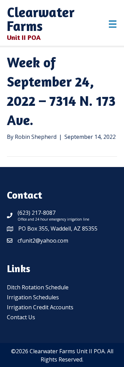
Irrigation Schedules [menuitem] (33, 297)
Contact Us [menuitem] (21, 317)
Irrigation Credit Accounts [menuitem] (40, 307)
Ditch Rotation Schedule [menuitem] (38, 287)
